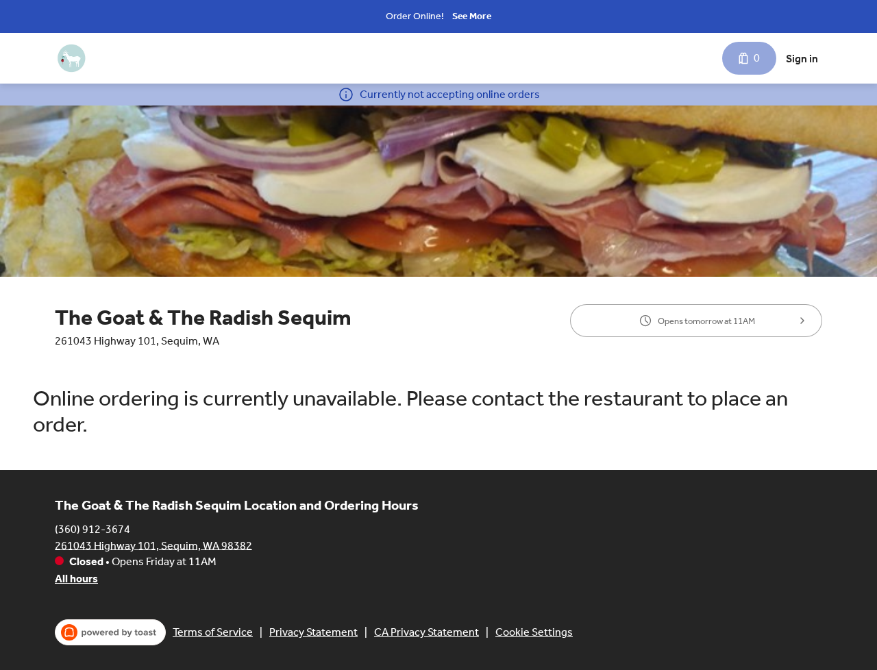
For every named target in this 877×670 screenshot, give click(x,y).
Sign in (802, 58)
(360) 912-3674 (92, 528)
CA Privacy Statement (426, 631)
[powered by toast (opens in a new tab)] (110, 632)
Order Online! (415, 16)
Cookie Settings (534, 631)
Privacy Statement (313, 631)
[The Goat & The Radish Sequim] (71, 58)
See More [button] (471, 16)
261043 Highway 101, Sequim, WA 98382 (153, 544)
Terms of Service (213, 631)
